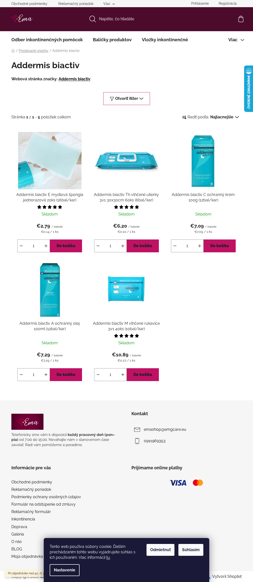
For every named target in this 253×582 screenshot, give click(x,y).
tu (108, 557)
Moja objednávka (27, 556)
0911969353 (155, 441)
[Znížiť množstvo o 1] (21, 246)
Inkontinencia (23, 519)
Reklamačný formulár (31, 511)
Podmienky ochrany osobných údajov (46, 497)
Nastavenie (64, 570)
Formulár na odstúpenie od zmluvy (43, 504)
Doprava (19, 526)
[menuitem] (47, 39)
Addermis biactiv (74, 79)
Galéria (17, 534)
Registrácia (228, 3)
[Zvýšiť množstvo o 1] (46, 246)
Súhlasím (191, 549)
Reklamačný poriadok (75, 4)
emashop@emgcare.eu (165, 429)
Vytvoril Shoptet (227, 576)
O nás (16, 541)
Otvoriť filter (126, 98)
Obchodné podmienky (29, 4)
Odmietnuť (160, 549)
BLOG (16, 549)
